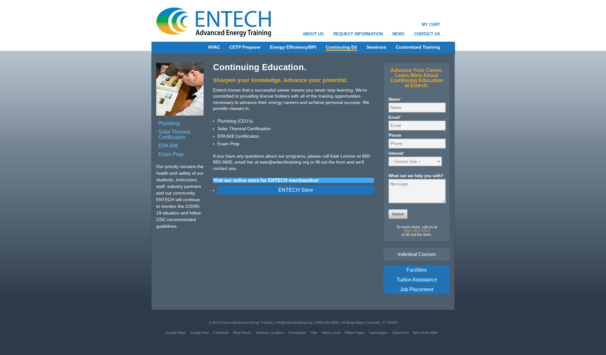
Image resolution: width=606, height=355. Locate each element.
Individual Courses (417, 254)
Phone (395, 135)
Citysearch (400, 332)
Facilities (417, 270)
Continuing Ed (341, 47)
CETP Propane (244, 47)
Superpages (378, 332)
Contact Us (427, 34)
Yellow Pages (354, 332)
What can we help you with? (416, 175)
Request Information (358, 34)
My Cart (431, 24)
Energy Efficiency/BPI (293, 47)
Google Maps (175, 332)
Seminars (376, 47)
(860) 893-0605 (327, 322)
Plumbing (169, 123)
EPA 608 (168, 145)
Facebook (221, 332)
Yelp (314, 332)
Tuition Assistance (416, 279)
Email (395, 117)
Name (395, 99)
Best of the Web (425, 332)
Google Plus (199, 332)
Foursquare (297, 332)
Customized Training (418, 47)
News (398, 34)
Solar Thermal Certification (174, 134)
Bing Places (242, 332)
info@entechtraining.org (294, 322)
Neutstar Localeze (270, 332)
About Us (313, 34)
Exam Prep (170, 154)
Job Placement (416, 289)
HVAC (214, 47)
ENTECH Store (295, 190)
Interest (397, 153)
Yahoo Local (330, 332)
